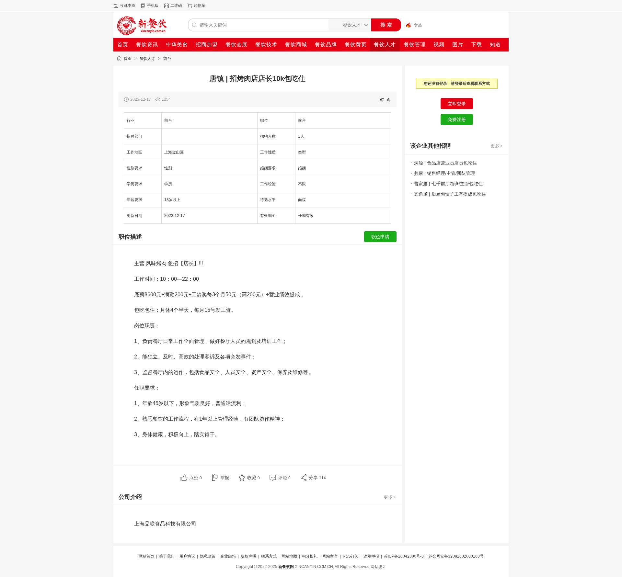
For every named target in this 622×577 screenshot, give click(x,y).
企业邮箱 (228, 556)
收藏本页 (127, 5)
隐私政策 (207, 556)
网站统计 (378, 566)
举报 (224, 477)
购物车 (199, 5)
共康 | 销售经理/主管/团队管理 (444, 173)
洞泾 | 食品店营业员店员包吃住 (445, 162)
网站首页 (146, 556)
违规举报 (371, 556)
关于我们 (167, 556)
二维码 (176, 5)
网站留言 (330, 556)
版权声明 (248, 556)
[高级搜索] (406, 24)
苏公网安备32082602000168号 (456, 556)
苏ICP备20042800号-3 (404, 556)
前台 (167, 58)
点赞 (195, 477)
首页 (128, 58)
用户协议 (187, 556)
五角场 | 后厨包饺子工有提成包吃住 (450, 194)
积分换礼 (309, 556)
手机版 (153, 5)
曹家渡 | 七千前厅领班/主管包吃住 (448, 183)
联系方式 (269, 556)
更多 (390, 497)
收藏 (253, 477)
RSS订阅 (351, 556)
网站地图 (289, 556)
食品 (418, 25)
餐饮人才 (147, 58)
